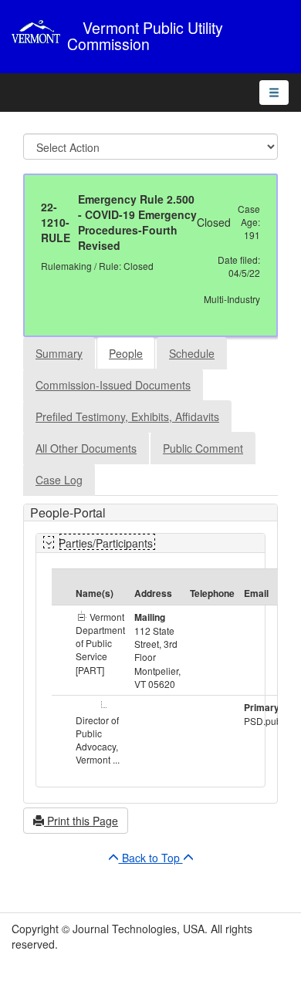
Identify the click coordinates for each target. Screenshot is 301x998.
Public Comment (203, 448)
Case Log (59, 479)
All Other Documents (86, 448)
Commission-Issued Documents (113, 385)
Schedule (192, 353)
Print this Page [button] (81, 820)
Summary (59, 353)
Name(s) (94, 593)
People (126, 353)
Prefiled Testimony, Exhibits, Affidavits (127, 416)
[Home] (39, 31)
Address (153, 593)
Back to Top (151, 857)
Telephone (212, 593)
